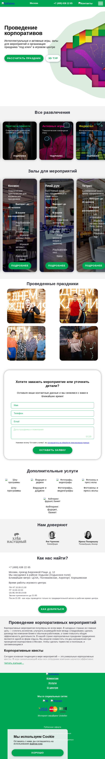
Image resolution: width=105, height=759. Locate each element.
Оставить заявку (52, 450)
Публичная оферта (52, 727)
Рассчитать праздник (24, 58)
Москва (34, 3)
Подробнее (19, 156)
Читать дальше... (14, 663)
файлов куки (36, 744)
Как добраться (52, 609)
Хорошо (37, 752)
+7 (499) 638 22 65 (63, 3)
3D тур (53, 58)
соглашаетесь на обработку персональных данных (68, 443)
